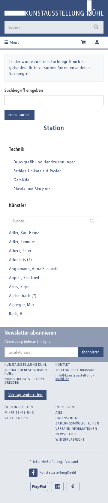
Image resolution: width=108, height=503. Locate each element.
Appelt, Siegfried (24, 277)
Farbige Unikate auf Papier (37, 171)
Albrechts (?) (20, 259)
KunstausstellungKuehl (57, 472)
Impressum (65, 407)
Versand (71, 462)
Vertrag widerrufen (25, 394)
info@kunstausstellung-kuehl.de (75, 377)
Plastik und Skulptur (32, 189)
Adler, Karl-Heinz (24, 232)
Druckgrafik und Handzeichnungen (45, 162)
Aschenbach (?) (23, 295)
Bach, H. (16, 313)
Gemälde (21, 180)
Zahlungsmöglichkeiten (77, 423)
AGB (59, 412)
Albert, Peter (20, 250)
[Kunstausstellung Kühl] (54, 10)
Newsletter (66, 434)
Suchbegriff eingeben (23, 90)
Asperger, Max (22, 304)
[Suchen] (96, 27)
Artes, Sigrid (20, 286)
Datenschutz (67, 418)
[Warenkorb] (83, 43)
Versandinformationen (76, 428)
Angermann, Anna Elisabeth (34, 268)
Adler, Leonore (22, 241)
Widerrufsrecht (70, 439)
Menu (14, 42)
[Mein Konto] (97, 43)
